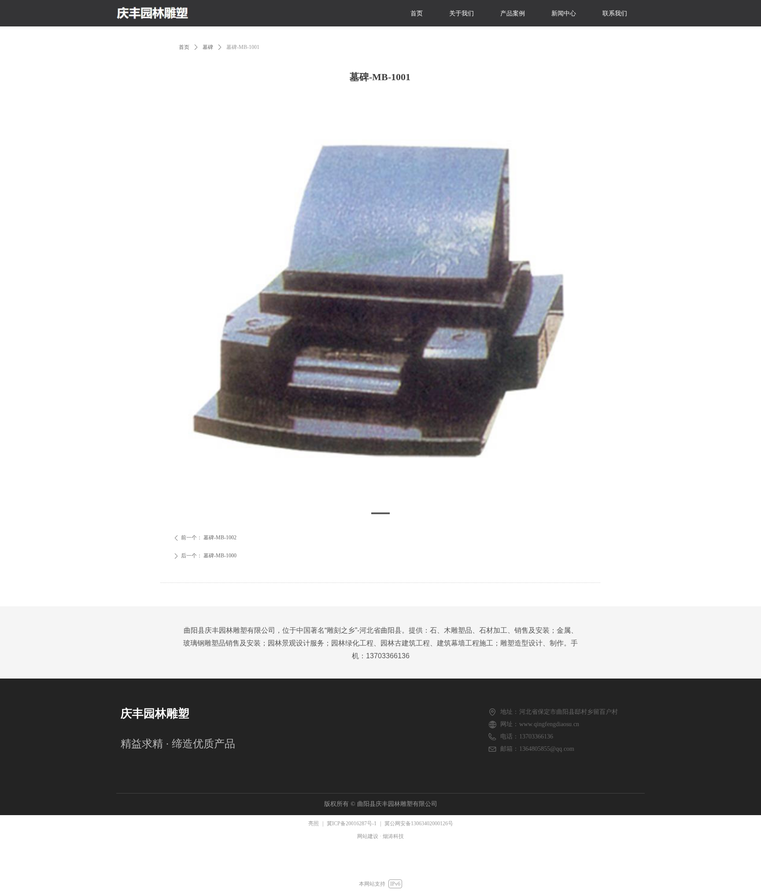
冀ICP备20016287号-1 (352, 823)
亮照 (313, 823)
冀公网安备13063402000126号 (418, 823)
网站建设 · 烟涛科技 (380, 836)
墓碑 (208, 47)
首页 (184, 47)
